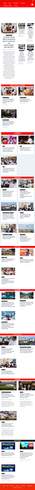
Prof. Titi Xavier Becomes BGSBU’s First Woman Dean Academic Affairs (9, 237)
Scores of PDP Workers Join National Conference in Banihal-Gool (8, 260)
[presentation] (9, 28)
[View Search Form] (33, 1)
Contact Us (18, 485)
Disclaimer (23, 485)
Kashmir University (30, 49)
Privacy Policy (29, 485)
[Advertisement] (17, 14)
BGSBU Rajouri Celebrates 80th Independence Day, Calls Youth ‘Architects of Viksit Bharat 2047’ (25, 239)
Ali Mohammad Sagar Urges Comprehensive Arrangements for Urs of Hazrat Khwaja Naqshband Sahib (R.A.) (7, 281)
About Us (12, 485)
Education (16, 3)
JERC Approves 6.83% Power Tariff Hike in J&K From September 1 (25, 100)
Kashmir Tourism (4, 301)
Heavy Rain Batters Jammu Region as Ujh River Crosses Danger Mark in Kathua (8, 454)
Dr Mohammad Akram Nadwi (6, 392)
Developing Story (9, 35)
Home (5, 3)
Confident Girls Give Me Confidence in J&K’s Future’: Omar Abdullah (25, 149)
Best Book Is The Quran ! (17, 487)
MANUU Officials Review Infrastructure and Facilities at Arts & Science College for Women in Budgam (8, 194)
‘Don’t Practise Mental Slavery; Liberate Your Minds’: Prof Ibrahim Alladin (8, 372)
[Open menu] (32, 4)
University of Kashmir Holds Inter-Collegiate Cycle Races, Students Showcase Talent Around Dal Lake (30, 56)
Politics (3, 257)
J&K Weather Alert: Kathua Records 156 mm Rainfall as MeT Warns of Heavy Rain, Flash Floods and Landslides (26, 455)
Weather (3, 451)
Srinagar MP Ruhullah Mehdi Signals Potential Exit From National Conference (26, 261)
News (10, 3)
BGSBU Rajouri (21, 50)
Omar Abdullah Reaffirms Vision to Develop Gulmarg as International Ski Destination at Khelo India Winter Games (7, 326)
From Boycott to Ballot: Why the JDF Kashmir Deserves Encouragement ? (8, 425)
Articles (23, 3)
